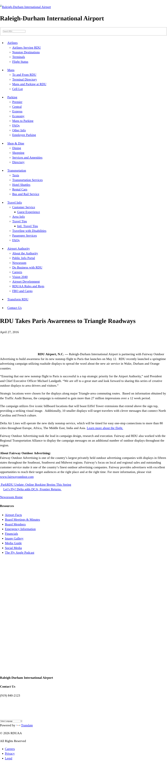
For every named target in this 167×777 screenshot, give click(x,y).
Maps (10, 70)
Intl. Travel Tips (27, 226)
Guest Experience (28, 212)
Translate (27, 725)
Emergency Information (20, 529)
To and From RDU (24, 74)
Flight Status (20, 61)
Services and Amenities (27, 157)
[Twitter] (2, 716)
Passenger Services (24, 235)
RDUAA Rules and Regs (28, 286)
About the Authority (25, 253)
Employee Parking (24, 135)
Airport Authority (18, 248)
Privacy (10, 753)
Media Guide (13, 543)
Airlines (12, 43)
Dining (16, 148)
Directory (18, 162)
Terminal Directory (24, 79)
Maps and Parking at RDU (29, 84)
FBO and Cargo (22, 291)
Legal (8, 758)
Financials (11, 533)
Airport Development (26, 281)
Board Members (15, 524)
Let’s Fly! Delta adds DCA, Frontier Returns (32, 489)
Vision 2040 (20, 277)
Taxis (15, 175)
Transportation (16, 170)
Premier (17, 102)
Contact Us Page (10, 700)
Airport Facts (13, 515)
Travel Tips (19, 221)
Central (17, 106)
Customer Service (23, 207)
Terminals (18, 57)
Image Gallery (14, 538)
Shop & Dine (15, 143)
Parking (12, 97)
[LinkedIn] (12, 716)
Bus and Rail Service (25, 194)
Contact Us (14, 308)
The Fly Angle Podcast (19, 552)
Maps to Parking (22, 121)
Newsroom (19, 263)
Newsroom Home (11, 497)
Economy (18, 116)
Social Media (13, 548)
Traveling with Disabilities (29, 230)
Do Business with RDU (27, 267)
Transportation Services (27, 180)
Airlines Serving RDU (26, 47)
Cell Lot (17, 89)
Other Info (19, 130)
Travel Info (14, 202)
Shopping (18, 152)
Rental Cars (19, 189)
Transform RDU (17, 299)
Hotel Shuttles (21, 184)
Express (17, 111)
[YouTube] (8, 716)
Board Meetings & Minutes (22, 519)
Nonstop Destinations (26, 52)
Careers (17, 272)
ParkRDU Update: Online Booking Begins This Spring (35, 484)
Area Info (18, 216)
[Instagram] (5, 716)
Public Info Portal (23, 258)
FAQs (16, 125)
